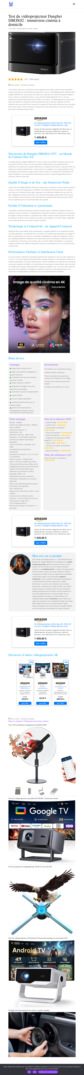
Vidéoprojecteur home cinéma (27, 29)
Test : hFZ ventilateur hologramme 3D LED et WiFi (27, 725)
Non (34, 1072)
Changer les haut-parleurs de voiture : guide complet (28, 1010)
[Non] (81, 1070)
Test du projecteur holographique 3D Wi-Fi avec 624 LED (30, 867)
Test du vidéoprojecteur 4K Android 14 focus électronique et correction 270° (38, 938)
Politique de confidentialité (48, 1072)
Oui (29, 1072)
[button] (21, 85)
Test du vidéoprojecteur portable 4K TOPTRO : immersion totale (33, 798)
